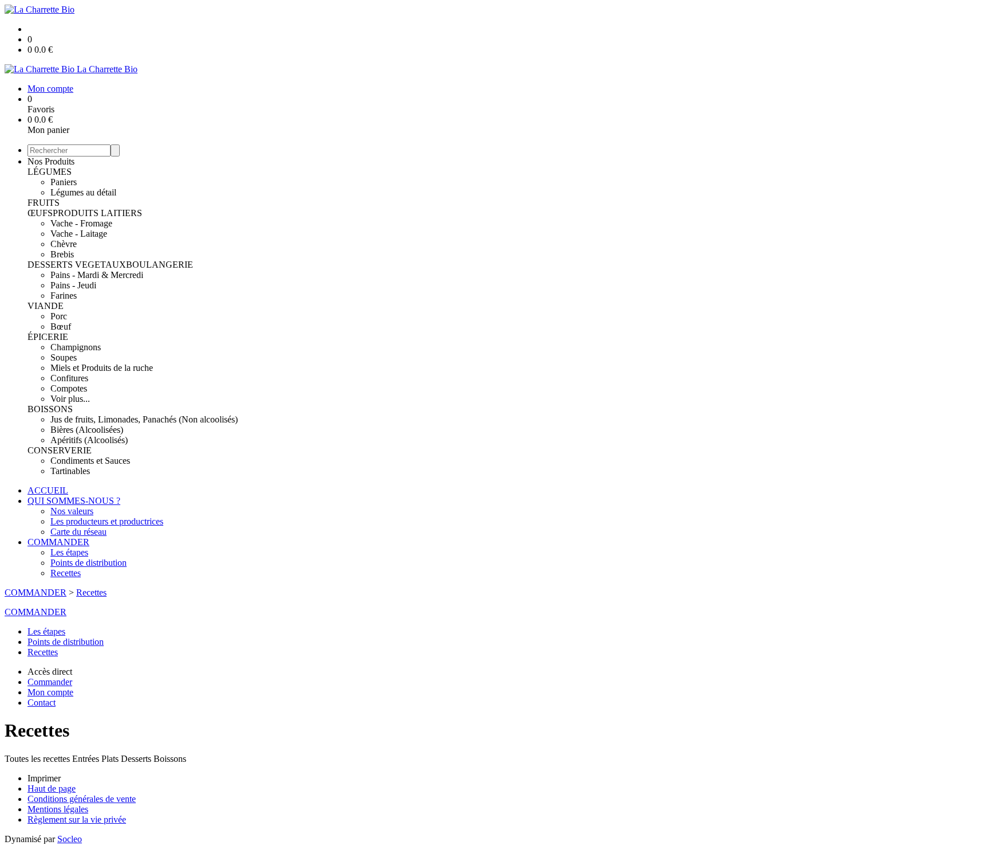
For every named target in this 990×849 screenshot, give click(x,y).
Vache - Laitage (78, 233)
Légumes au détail (83, 192)
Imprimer (44, 778)
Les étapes (69, 552)
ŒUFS (40, 213)
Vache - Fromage (81, 223)
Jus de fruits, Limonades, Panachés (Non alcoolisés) (144, 419)
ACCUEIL (48, 490)
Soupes (63, 357)
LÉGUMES (50, 172)
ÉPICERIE (48, 337)
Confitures (69, 378)
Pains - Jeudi (73, 285)
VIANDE (46, 306)
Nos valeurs (71, 511)
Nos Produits (51, 161)
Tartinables (70, 471)
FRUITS (44, 203)
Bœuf (60, 326)
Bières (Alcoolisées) (86, 430)
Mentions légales (58, 809)
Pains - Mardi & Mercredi (96, 275)
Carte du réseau (78, 532)
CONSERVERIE (60, 450)
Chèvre (63, 244)
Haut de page (52, 788)
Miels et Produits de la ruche (101, 368)
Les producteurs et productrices (106, 521)
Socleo (69, 839)
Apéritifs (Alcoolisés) (89, 440)
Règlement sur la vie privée (77, 819)
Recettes (65, 573)
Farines (63, 295)
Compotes (68, 388)
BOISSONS (50, 409)
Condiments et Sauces (90, 460)
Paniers (63, 182)
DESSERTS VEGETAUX (77, 264)
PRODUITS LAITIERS (97, 213)
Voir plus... (70, 399)
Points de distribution (88, 563)
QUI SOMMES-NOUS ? (74, 501)
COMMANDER (58, 542)
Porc (58, 316)
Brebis (62, 254)
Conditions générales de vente (82, 799)
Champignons (75, 347)
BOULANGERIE (159, 264)
